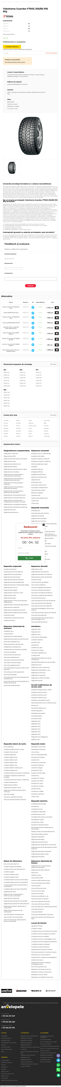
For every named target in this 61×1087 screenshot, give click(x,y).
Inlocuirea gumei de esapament (14, 672)
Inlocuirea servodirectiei (38, 615)
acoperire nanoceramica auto (40, 700)
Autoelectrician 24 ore (38, 814)
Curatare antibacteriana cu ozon (14, 749)
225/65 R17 (39, 380)
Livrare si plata (5, 1060)
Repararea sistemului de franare (29, 1064)
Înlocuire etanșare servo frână (40, 883)
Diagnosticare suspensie (11, 607)
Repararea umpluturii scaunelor (41, 972)
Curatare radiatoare (10, 754)
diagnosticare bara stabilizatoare (14, 582)
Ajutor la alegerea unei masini (48, 1041)
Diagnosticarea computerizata (17, 451)
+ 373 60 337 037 (8, 1016)
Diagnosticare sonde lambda (13, 636)
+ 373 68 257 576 (8, 1028)
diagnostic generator (38, 837)
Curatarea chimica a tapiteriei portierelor (44, 941)
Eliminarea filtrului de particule (13, 644)
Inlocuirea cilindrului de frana (40, 904)
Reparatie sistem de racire (15, 744)
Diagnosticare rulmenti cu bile (13, 593)
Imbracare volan (36, 579)
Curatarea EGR (8, 634)
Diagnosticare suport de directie (41, 577)
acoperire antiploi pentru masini (41, 689)
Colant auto (35, 500)
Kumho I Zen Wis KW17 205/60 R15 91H (11, 344)
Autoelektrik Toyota (37, 819)
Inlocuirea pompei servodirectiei (41, 603)
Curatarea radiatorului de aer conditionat (16, 773)
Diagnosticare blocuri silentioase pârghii (16, 585)
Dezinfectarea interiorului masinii (41, 949)
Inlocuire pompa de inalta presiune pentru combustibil (15, 920)
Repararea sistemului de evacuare (30, 1047)
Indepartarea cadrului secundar (14, 618)
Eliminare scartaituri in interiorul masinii (43, 952)
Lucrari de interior (39, 923)
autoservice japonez (10, 569)
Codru (30, 420)
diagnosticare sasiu (10, 598)
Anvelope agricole (6, 1038)
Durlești (18, 431)
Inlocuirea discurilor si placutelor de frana (44, 906)
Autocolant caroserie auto (39, 487)
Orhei (30, 428)
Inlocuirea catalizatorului (11, 657)
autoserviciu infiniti (37, 781)
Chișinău (6, 420)
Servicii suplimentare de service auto (41, 686)
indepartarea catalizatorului (12, 647)
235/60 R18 (7, 400)
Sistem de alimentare (13, 861)
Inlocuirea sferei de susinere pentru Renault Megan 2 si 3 (42, 618)
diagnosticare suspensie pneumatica (15, 612)
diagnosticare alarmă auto (39, 842)
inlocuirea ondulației (10, 674)
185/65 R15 (6, 375)
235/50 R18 (6, 397)
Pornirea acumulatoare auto (48, 1053)
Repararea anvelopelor (46, 1055)
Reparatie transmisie (40, 508)
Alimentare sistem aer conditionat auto (43, 703)
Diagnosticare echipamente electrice (15, 507)
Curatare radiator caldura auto (13, 768)
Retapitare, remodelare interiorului (42, 977)
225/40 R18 (6, 392)
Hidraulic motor (36, 875)
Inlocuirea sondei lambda (12, 685)
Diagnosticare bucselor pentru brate (15, 469)
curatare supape (9, 872)
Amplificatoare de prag (38, 804)
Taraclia (46, 431)
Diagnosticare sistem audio (40, 854)
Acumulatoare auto (6, 1049)
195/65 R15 (6, 383)
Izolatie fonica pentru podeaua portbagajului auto (41, 963)
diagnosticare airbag (37, 839)
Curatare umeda (36, 928)
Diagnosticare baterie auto (12, 464)
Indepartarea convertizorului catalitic (15, 649)
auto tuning (35, 752)
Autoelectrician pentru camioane (41, 817)
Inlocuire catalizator (10, 652)
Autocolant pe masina (38, 490)
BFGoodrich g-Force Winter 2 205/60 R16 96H (10, 350)
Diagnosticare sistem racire (12, 787)
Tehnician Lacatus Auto (7, 1073)
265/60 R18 (7, 403)
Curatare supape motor (11, 874)
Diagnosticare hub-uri (11, 587)
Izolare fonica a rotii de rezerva (40, 954)
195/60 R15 (6, 380)
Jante (2, 1051)
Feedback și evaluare (17, 243)
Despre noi (4, 1067)
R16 (21, 370)
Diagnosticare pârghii (10, 590)
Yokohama (16, 1)
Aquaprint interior (37, 926)
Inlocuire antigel (9, 794)
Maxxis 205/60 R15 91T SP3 (11, 312)
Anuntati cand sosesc (51, 53)
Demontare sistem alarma (39, 834)
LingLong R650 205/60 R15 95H (11, 322)
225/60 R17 (39, 377)
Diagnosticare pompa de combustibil (15, 901)
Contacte (3, 1069)
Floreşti (18, 436)
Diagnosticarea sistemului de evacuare (16, 639)
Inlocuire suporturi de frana (39, 899)
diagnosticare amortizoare (12, 577)
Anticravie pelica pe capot (39, 464)
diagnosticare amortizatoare (13, 574)
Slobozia (31, 423)
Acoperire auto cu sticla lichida (41, 453)
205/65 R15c (7, 386)
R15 (5, 370)
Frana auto (34, 872)
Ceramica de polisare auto (39, 498)
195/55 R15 (6, 377)
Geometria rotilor (9, 615)
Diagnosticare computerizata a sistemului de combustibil (13, 895)
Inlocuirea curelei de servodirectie (42, 595)
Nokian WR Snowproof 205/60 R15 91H (11, 339)
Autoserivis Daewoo (37, 765)
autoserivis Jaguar (37, 768)
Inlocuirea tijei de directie (39, 622)
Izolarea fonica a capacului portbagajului (44, 957)
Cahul (30, 433)
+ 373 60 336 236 (8, 1022)
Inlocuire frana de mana (38, 888)
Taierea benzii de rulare (46, 1057)
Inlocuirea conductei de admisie (14, 660)
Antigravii (34, 466)
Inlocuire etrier (36, 885)
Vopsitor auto (5, 1071)
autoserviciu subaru (37, 786)
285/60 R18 (7, 406)
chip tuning (35, 796)
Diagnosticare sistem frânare (40, 870)
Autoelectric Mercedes (38, 811)
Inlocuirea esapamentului (12, 665)
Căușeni (6, 436)
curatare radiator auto (10, 757)
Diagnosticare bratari (10, 466)
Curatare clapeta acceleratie (12, 866)
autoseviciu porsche (37, 794)
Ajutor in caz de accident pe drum (49, 1048)
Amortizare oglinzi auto (38, 708)
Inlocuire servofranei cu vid (39, 896)
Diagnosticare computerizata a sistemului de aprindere (13, 491)
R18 (5, 390)
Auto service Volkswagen (39, 637)
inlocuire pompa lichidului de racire (15, 799)
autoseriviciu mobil (37, 822)
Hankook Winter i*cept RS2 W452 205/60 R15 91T (11, 327)
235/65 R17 (39, 386)
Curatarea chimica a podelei (40, 936)
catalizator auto (9, 631)
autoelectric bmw (37, 809)
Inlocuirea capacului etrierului (40, 901)
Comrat (6, 423)
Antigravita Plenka (37, 472)
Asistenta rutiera (44, 1050)
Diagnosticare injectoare (11, 898)
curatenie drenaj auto (10, 782)
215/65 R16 (22, 377)
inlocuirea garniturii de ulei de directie (43, 600)
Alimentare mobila (45, 1044)
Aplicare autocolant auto (39, 477)
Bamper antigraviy (37, 493)
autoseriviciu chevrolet (38, 762)
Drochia (46, 425)
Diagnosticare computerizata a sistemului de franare (41, 866)
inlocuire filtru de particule (12, 654)
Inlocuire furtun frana (38, 891)
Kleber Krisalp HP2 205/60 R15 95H (10, 307)
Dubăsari (46, 428)
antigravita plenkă (37, 469)
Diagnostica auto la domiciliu (40, 667)
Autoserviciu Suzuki (37, 650)
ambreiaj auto (35, 510)
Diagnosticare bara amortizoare (14, 579)
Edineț (30, 431)
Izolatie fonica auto (37, 960)
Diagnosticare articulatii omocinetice (15, 459)
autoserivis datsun (37, 639)
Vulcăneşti (47, 436)
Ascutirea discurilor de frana (40, 513)
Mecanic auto (5, 1076)
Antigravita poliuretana (38, 474)
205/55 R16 (23, 383)
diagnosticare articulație (39, 518)
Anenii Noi (47, 420)
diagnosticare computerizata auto (14, 497)
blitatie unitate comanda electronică (42, 831)
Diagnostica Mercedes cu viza (40, 670)
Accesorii (3, 1045)
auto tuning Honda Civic (11, 864)
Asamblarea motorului (38, 749)
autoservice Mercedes (38, 773)
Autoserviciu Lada (37, 783)
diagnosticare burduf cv (38, 521)
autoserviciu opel (36, 647)
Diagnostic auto (36, 665)
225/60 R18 (7, 395)
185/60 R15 (6, 372)
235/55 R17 (39, 383)
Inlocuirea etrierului (37, 909)
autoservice (35, 645)
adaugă (30, 286)
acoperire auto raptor (38, 456)
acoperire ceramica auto (39, 695)
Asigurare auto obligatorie (39, 737)
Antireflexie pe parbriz (38, 713)
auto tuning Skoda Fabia (39, 754)
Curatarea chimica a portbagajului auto (43, 939)
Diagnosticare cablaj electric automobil (43, 844)
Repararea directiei (39, 566)
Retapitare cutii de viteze (39, 974)
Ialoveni (18, 433)
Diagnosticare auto (10, 461)
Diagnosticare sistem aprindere (41, 851)
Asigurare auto (36, 629)
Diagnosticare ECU (10, 509)
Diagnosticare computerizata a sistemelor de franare (13, 487)
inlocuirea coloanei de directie (40, 590)
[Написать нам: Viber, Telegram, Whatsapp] (58, 1075)
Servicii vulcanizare (45, 1061)
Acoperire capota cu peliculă (40, 459)
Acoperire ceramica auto (39, 692)
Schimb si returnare (6, 1062)
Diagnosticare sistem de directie (41, 574)
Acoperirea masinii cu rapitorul (41, 461)
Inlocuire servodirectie (38, 585)
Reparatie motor (38, 744)
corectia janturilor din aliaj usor (13, 572)
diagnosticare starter (37, 856)
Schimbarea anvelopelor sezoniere (49, 1046)
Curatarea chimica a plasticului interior (43, 934)
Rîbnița (31, 436)
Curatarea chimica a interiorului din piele (44, 931)
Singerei (6, 431)
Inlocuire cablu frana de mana (40, 880)
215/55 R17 (38, 372)
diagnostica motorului (38, 672)
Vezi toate (53, 364)
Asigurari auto (35, 739)
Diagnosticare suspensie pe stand (14, 610)
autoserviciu (35, 775)
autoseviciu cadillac (37, 791)
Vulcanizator (4, 1078)
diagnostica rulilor (37, 569)
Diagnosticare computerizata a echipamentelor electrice (13, 479)
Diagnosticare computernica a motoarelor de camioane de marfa (14, 501)
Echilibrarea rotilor (45, 1059)
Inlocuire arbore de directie (39, 582)
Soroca (18, 425)
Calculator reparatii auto (38, 653)
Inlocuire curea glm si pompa (13, 797)
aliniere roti (34, 705)
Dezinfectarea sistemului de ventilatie (43, 662)
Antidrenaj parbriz (37, 710)
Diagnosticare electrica (11, 512)
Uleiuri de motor (5, 1047)
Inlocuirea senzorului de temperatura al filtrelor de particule (16, 682)
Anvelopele (9, 1)
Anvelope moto (5, 1040)
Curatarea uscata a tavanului (40, 947)
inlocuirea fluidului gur (38, 598)
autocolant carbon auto (38, 485)
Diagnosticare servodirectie (40, 572)
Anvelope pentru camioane (8, 1042)
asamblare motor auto (38, 747)
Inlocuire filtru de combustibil (13, 917)
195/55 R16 (22, 380)
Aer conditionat (9, 747)
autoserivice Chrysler (38, 757)
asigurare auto (35, 479)
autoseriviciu (35, 760)
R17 (37, 370)
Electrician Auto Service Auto (9, 1080)
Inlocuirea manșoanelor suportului (42, 914)
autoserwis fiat (36, 788)
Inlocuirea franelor (37, 912)
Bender (6, 425)
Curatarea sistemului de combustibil (15, 889)
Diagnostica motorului (11, 453)
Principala (3, 1)
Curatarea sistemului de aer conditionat (16, 779)
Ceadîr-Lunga (32, 425)
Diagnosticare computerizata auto (14, 495)
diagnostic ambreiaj (37, 516)
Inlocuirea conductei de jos (12, 662)
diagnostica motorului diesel (40, 678)
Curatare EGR (35, 655)
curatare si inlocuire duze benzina (14, 869)
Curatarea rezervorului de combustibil (16, 879)
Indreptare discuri (9, 620)
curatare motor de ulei (11, 752)
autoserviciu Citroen (37, 778)
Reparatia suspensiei (12, 566)
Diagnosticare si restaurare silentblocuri (16, 604)
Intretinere (36, 626)
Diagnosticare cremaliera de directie (15, 504)
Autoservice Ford (36, 770)
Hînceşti (18, 423)
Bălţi (45, 423)
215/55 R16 (22, 372)
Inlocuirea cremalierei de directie (41, 593)
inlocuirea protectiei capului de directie (43, 612)
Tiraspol (6, 433)
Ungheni (46, 433)
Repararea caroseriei (40, 451)
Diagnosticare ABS (9, 456)
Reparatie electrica (39, 801)
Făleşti (18, 420)
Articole (3, 1064)
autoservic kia (35, 642)
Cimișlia (18, 428)
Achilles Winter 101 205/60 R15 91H (10, 317)
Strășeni (6, 428)
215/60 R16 (22, 375)
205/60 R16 (23, 386)
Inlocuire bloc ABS (37, 878)
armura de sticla (36, 718)
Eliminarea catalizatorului (12, 641)
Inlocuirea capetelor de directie (41, 587)
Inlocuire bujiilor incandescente (14, 914)
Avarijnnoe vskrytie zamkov (40, 825)
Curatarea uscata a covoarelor (40, 944)
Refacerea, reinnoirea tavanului (41, 969)
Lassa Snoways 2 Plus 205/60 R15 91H (11, 333)
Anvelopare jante (36, 716)
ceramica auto (35, 495)
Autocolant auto (36, 482)
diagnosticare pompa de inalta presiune (16, 903)
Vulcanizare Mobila (45, 1039)
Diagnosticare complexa (11, 472)
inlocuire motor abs (37, 893)
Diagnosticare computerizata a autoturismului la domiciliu (13, 475)
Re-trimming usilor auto (39, 966)
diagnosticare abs (36, 680)
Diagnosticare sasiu (10, 595)
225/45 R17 (39, 375)
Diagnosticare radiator (11, 785)
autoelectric (35, 806)
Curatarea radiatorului (10, 770)
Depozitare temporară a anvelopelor (47, 1036)
